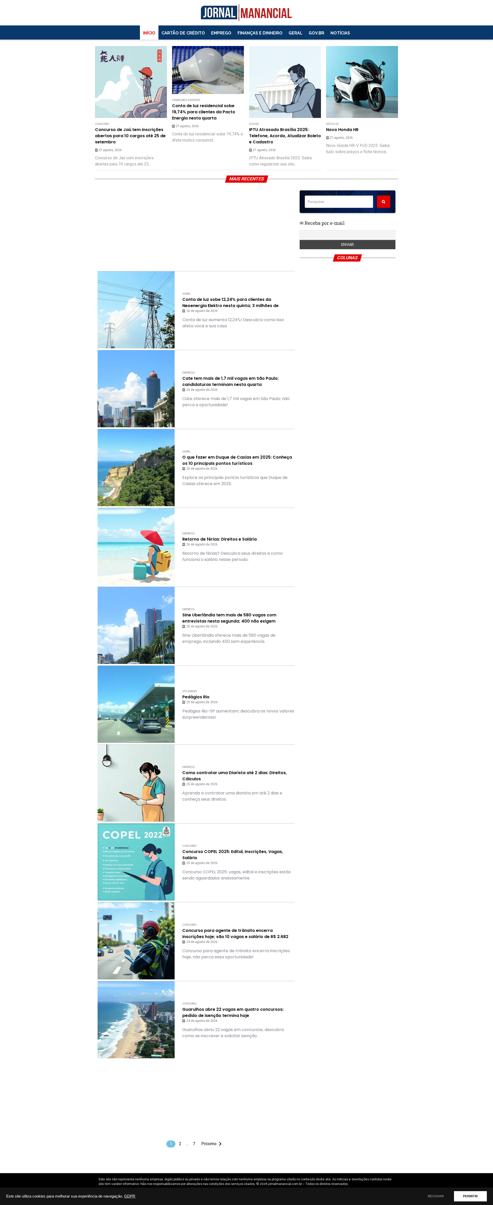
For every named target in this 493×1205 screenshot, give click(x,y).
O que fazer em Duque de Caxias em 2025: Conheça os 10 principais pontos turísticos (237, 460)
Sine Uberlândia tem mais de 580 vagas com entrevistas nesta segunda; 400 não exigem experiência (229, 618)
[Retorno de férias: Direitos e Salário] (136, 546)
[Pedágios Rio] (136, 704)
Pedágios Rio (196, 697)
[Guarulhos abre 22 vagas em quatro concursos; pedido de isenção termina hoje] (136, 1019)
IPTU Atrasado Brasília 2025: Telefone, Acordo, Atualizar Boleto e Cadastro (285, 136)
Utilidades (189, 691)
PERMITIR (470, 1196)
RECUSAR (436, 1196)
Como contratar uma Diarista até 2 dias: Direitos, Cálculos (234, 776)
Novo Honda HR (342, 130)
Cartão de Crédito (183, 33)
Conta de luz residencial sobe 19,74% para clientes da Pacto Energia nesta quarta (203, 112)
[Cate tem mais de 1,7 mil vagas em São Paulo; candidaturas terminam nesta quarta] (136, 388)
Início (149, 33)
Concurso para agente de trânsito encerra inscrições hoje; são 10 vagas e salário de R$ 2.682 (235, 934)
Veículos (332, 124)
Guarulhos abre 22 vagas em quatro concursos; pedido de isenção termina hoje (233, 1012)
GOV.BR (316, 33)
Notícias (340, 33)
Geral (295, 33)
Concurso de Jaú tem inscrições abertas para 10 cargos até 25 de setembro (130, 136)
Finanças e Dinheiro (260, 33)
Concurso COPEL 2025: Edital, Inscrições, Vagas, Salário (232, 855)
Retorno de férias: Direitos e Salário (219, 539)
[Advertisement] (196, 226)
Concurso (102, 124)
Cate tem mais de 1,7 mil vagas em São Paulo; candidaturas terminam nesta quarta (230, 381)
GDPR (129, 1196)
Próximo (208, 1143)
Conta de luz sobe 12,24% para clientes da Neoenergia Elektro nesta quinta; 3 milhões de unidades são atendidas (230, 302)
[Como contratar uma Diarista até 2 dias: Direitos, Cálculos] (136, 783)
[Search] (383, 202)
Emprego (221, 33)
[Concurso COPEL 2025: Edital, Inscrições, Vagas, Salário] (136, 862)
